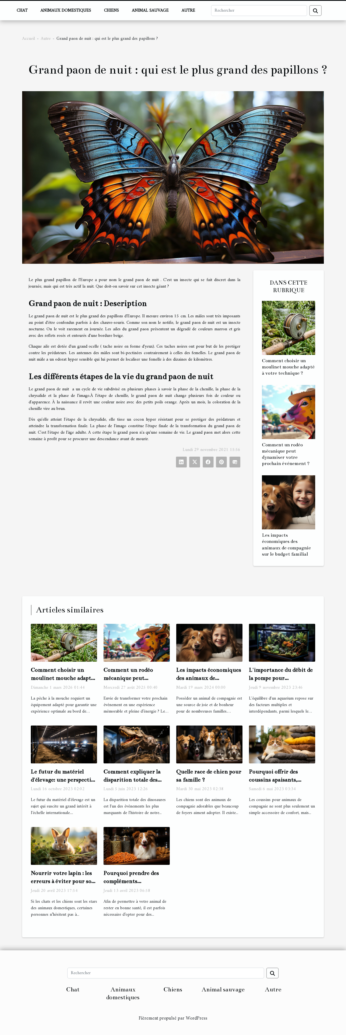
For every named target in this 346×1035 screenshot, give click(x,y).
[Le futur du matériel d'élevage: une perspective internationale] (64, 744)
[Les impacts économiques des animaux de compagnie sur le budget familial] (288, 502)
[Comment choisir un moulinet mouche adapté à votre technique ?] (288, 328)
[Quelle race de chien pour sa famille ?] (209, 744)
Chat (22, 10)
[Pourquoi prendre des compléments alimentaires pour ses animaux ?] (137, 846)
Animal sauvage (150, 10)
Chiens (111, 10)
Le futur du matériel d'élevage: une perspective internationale (64, 779)
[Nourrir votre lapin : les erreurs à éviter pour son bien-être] (64, 846)
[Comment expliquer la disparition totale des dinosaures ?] (137, 744)
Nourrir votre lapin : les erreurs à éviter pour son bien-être (63, 881)
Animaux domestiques (66, 10)
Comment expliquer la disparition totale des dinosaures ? (132, 779)
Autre (188, 10)
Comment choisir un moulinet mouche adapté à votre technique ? (288, 367)
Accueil (28, 38)
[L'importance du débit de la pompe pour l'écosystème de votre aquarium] (282, 642)
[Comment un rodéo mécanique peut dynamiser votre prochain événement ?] (288, 412)
